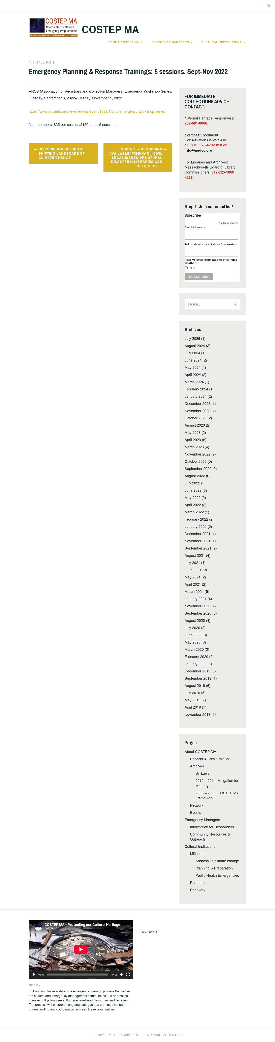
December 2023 (197, 403)
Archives (197, 765)
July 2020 (192, 627)
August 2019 (195, 685)
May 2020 (193, 642)
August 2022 (195, 475)
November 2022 (197, 454)
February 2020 (196, 656)
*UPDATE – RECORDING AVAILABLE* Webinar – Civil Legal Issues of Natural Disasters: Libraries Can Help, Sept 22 (135, 157)
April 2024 (193, 374)
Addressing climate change (217, 860)
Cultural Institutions (221, 42)
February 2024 (196, 388)
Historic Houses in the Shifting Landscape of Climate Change (62, 153)
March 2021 (194, 591)
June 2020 (193, 634)
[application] (81, 949)
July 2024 (192, 352)
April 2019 (193, 707)
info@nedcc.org (198, 150)
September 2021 (198, 548)
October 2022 (196, 461)
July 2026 (192, 338)
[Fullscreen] (128, 975)
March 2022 (194, 511)
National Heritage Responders (209, 118)
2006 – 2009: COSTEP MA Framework (217, 795)
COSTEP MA (110, 29)
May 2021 (193, 576)
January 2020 (196, 663)
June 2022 (193, 490)
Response (198, 882)
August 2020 (195, 620)
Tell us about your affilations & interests (211, 244)
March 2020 (194, 649)
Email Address (195, 227)
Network (196, 805)
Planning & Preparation (214, 867)
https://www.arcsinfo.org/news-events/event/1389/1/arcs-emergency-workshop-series (97, 111)
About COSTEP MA (124, 42)
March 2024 (194, 381)
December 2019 (197, 670)
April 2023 (193, 439)
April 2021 (193, 584)
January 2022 (196, 526)
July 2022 (192, 482)
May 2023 (193, 432)
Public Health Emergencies (217, 875)
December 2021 (197, 533)
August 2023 (195, 425)
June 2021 (193, 569)
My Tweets (149, 932)
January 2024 (196, 396)
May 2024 (193, 367)
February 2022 (196, 519)
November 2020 (197, 605)
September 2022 (198, 468)
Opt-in (191, 268)
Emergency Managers (170, 42)
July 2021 (192, 562)
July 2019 (192, 692)
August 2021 (195, 555)
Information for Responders (212, 826)
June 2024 (193, 360)
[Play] (34, 975)
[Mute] (121, 975)
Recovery (197, 889)
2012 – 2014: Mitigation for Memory (216, 783)
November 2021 (197, 540)
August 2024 (195, 345)
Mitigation (198, 853)
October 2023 (196, 417)
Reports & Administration (210, 758)
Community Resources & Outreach (210, 836)
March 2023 (194, 446)
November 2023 (197, 410)
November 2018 (197, 714)
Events (195, 812)
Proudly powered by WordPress (116, 1035)
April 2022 (193, 504)
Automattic (174, 1035)
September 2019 (198, 678)
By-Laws (202, 773)
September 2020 (198, 613)
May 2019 (193, 699)
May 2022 (193, 497)
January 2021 (196, 598)
